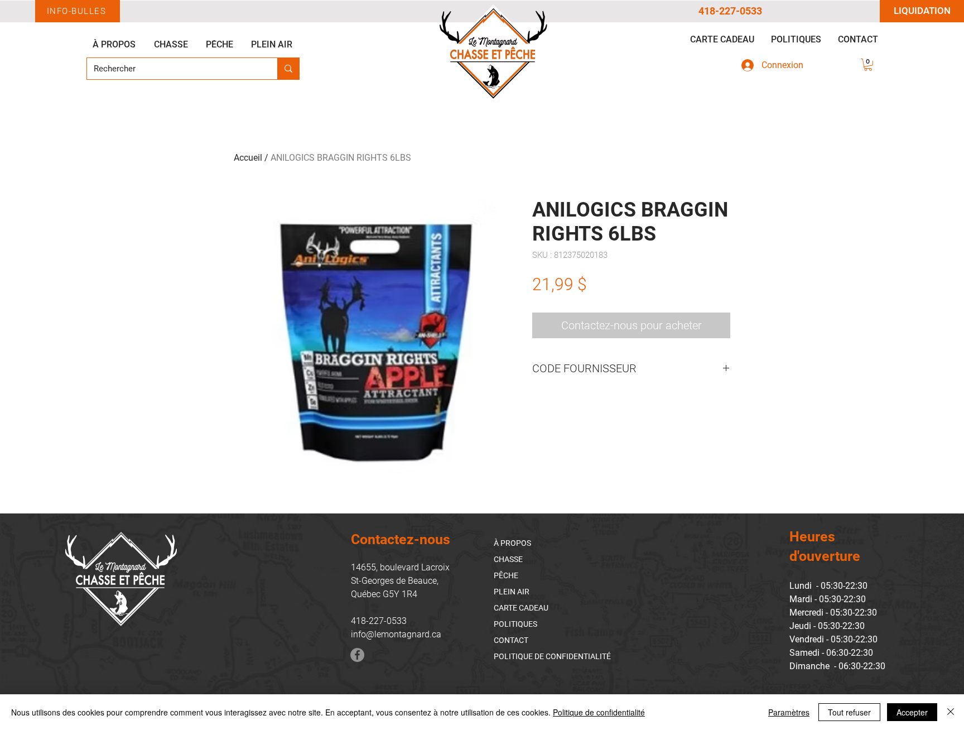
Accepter (912, 712)
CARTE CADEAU (521, 607)
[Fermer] (950, 712)
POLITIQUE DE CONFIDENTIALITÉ (552, 656)
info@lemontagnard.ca (396, 634)
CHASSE (508, 559)
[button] (868, 65)
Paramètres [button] (788, 712)
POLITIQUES (515, 623)
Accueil (248, 157)
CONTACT (511, 640)
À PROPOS (512, 543)
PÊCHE (506, 575)
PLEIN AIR (511, 591)
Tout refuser (849, 712)
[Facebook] (357, 655)
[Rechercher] (288, 68)
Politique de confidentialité (599, 712)
